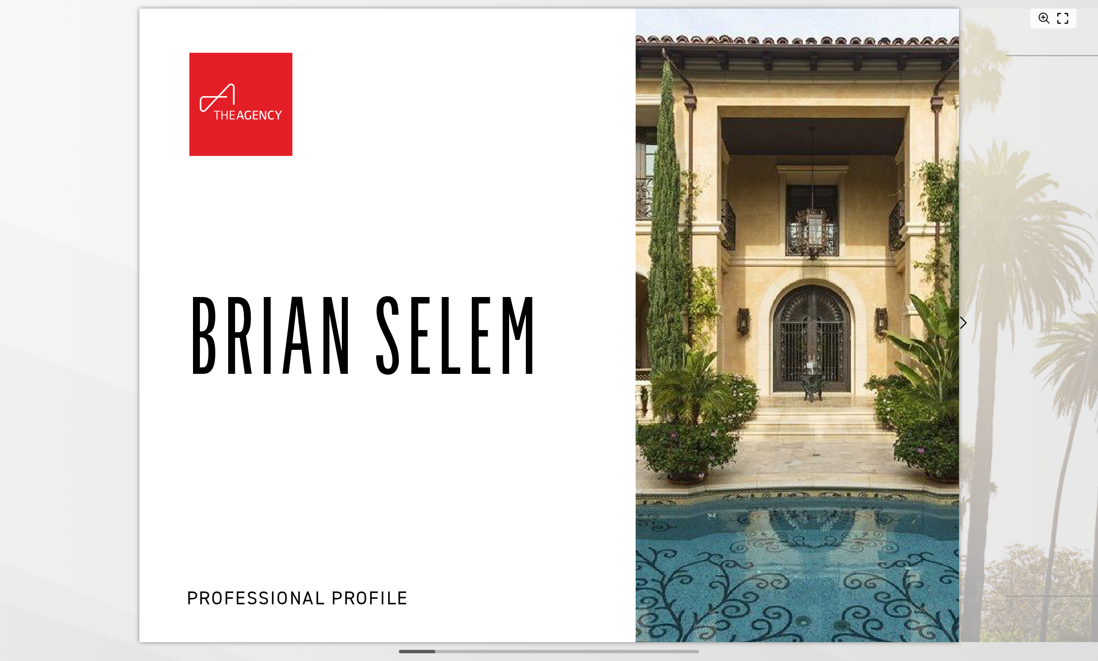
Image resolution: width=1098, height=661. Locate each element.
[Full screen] (1063, 18)
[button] (963, 323)
